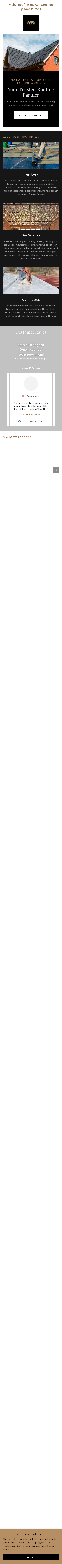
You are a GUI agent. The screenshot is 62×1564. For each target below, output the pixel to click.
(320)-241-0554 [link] (31, 9)
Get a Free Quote (31, 115)
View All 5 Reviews (31, 368)
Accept (31, 1557)
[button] (7, 23)
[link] (31, 23)
